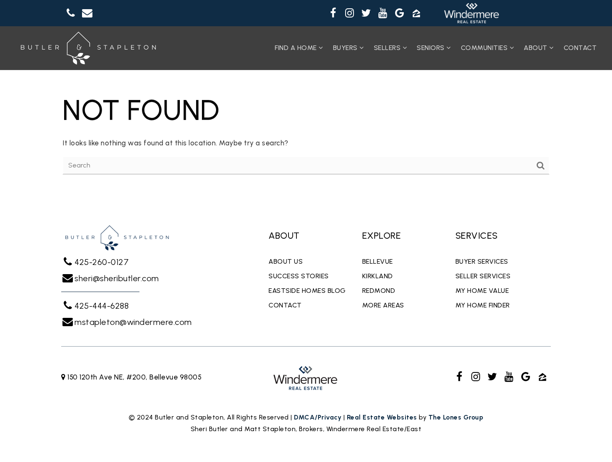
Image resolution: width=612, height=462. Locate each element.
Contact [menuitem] (580, 48)
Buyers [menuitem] (346, 48)
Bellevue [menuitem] (377, 261)
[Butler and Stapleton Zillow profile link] (416, 13)
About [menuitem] (536, 48)
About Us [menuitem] (286, 261)
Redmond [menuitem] (379, 291)
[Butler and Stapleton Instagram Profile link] (349, 13)
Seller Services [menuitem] (483, 276)
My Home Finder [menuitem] (482, 305)
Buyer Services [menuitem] (481, 261)
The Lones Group (456, 417)
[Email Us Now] (87, 13)
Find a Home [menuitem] (296, 48)
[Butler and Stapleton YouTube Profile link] (383, 13)
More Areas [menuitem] (383, 305)
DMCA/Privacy (317, 417)
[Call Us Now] (71, 13)
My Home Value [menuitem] (482, 291)
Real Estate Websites (382, 417)
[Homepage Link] (88, 47)
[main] (306, 132)
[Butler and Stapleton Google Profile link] (399, 13)
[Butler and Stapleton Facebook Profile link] (333, 13)
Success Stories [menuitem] (299, 276)
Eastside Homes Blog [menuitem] (307, 291)
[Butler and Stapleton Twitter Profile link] (366, 13)
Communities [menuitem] (485, 48)
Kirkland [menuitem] (377, 276)
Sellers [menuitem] (388, 48)
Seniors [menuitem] (431, 48)
